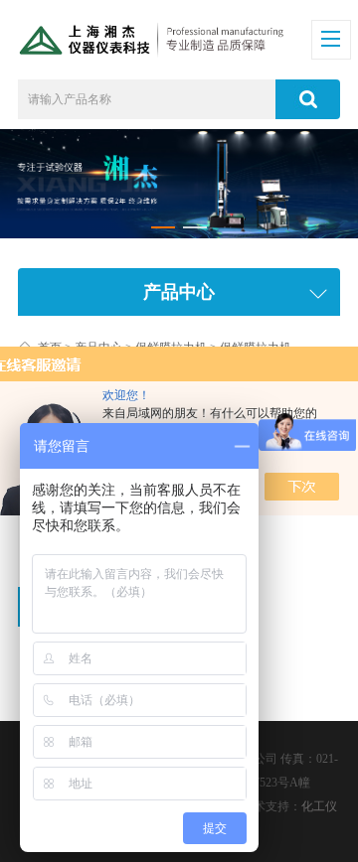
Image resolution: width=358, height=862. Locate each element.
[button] (163, 227)
